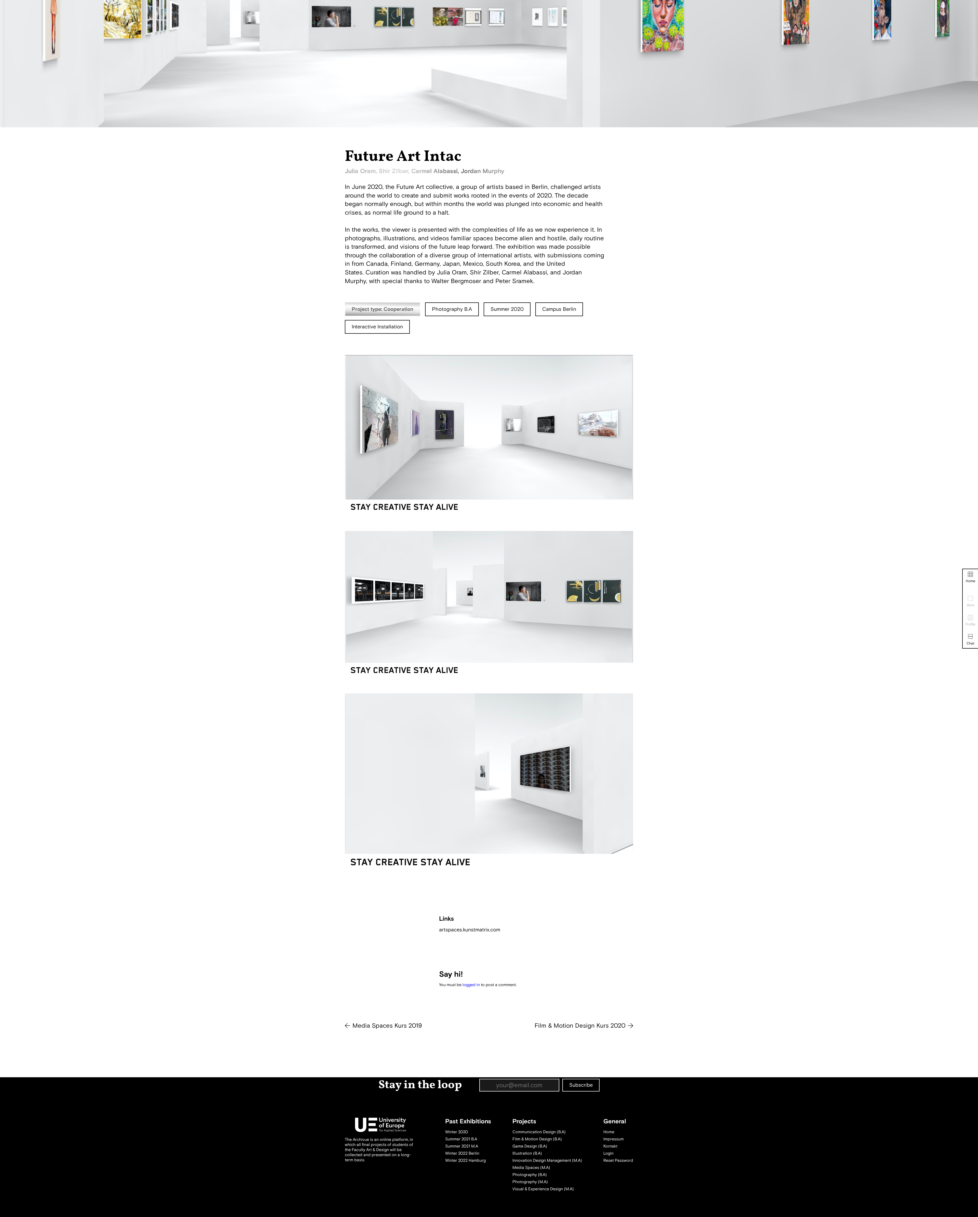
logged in (471, 984)
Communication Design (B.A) (539, 1132)
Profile (970, 624)
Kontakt (610, 1146)
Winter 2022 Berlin (462, 1153)
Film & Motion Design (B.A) (537, 1139)
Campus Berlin (559, 309)
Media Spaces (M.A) (531, 1167)
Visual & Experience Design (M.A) (543, 1189)
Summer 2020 (507, 309)
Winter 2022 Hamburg (465, 1160)
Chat (970, 643)
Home (970, 581)
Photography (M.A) (530, 1181)
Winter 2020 (456, 1132)
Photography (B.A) (529, 1174)
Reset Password (618, 1160)
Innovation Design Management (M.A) (547, 1160)
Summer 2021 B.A (461, 1139)
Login (608, 1153)
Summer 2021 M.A (461, 1146)
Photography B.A (452, 309)
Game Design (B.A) (529, 1146)
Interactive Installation (377, 327)
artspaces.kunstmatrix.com (469, 930)
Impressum (613, 1139)
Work (970, 605)
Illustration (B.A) (527, 1153)
